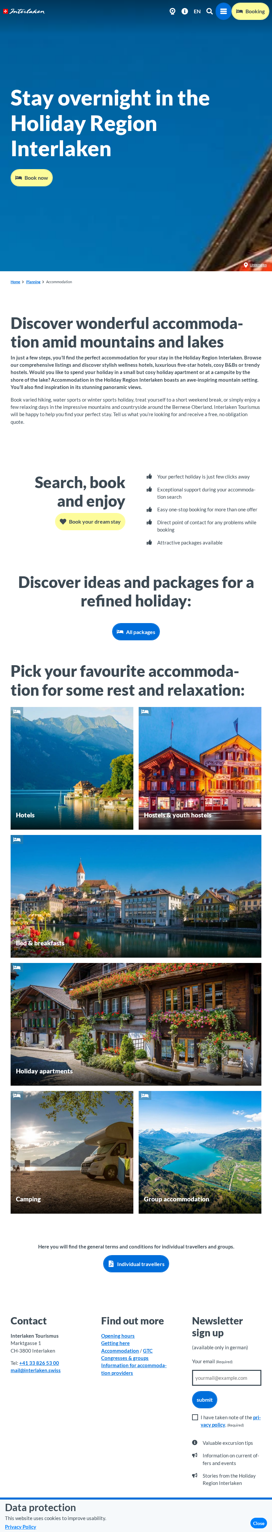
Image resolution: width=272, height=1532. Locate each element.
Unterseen (258, 265)
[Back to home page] (24, 11)
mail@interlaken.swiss (36, 1370)
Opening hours (118, 1336)
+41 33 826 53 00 (39, 1363)
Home (15, 282)
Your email (212, 1361)
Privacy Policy (20, 1527)
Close (258, 1523)
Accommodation (120, 1351)
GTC (148, 1351)
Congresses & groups (125, 1358)
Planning (33, 282)
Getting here (115, 1343)
